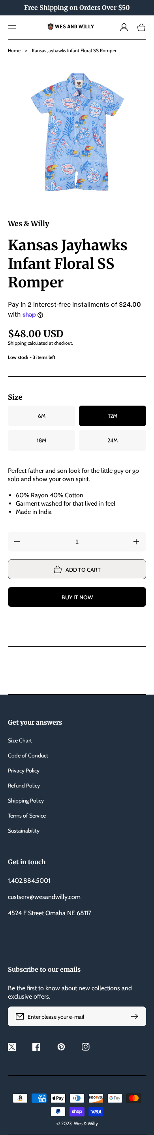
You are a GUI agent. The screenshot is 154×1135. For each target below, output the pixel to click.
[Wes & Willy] (77, 27)
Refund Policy (24, 785)
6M (41, 415)
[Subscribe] (136, 1016)
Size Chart (20, 740)
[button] (12, 27)
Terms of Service (27, 815)
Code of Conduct (28, 755)
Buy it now (77, 597)
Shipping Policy (26, 800)
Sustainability (23, 830)
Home (14, 50)
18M (41, 440)
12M (112, 415)
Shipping (17, 343)
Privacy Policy (23, 770)
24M (112, 440)
